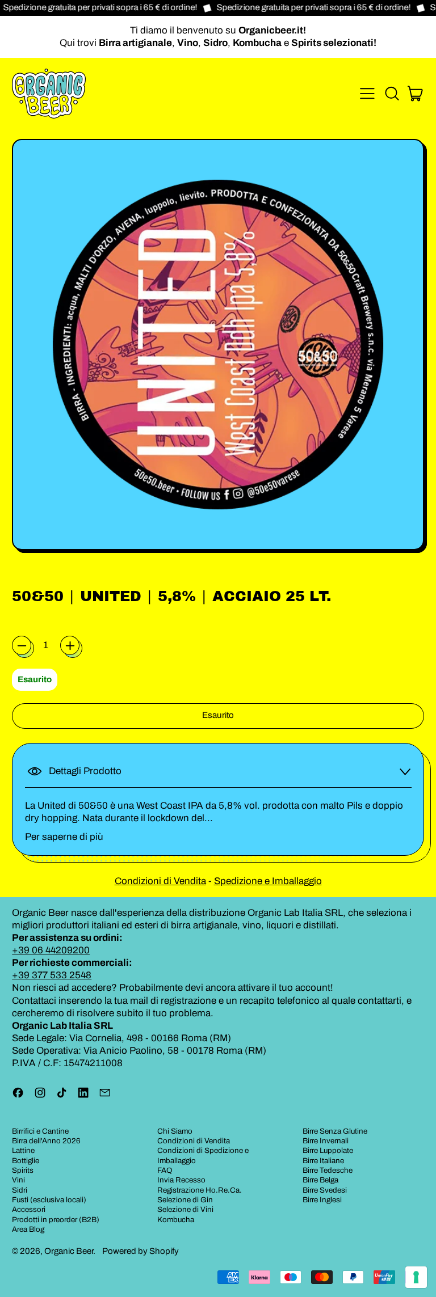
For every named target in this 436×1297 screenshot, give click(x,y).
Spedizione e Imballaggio (268, 881)
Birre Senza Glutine (335, 1131)
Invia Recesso (181, 1180)
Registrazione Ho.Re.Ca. (199, 1190)
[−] (21, 645)
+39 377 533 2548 (51, 975)
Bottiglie (25, 1160)
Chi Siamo (174, 1131)
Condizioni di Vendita (160, 881)
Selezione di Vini (185, 1209)
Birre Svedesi (325, 1190)
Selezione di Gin (185, 1199)
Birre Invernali (326, 1141)
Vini (18, 1180)
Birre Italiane (323, 1160)
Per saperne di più (64, 836)
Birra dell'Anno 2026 (46, 1141)
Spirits (22, 1170)
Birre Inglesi (322, 1199)
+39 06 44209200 (51, 950)
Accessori (28, 1209)
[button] (391, 93)
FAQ (165, 1170)
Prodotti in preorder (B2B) (55, 1219)
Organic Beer (68, 1251)
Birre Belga (320, 1180)
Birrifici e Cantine (40, 1131)
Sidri (19, 1190)
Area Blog (28, 1229)
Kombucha (175, 1219)
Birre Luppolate (328, 1150)
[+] (69, 645)
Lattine (23, 1150)
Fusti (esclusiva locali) (49, 1199)
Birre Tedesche (328, 1170)
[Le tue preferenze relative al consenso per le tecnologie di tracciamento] (416, 1277)
